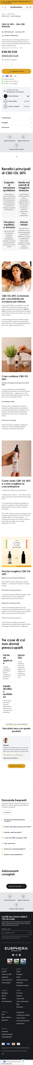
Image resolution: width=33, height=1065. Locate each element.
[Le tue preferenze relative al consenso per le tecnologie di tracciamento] (23, 1061)
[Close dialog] (31, 520)
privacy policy (17, 543)
